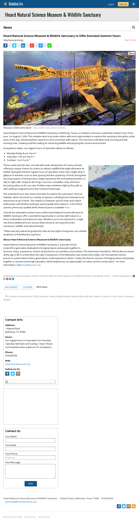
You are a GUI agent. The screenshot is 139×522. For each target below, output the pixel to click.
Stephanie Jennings (13, 40)
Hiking (74, 296)
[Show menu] (132, 4)
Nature (97, 296)
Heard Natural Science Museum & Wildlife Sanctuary (53, 14)
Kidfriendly (83, 296)
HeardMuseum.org (30, 264)
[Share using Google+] (32, 46)
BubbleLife (16, 3)
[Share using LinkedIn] (23, 46)
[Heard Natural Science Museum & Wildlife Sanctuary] (6, 382)
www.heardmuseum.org (17, 364)
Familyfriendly (63, 296)
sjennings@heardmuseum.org (20, 501)
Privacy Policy (30, 517)
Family (52, 296)
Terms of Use (44, 517)
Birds (29, 296)
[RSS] (134, 506)
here (67, 207)
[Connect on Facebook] (134, 276)
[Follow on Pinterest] (7, 279)
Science (120, 296)
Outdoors (106, 296)
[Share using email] (41, 46)
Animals (22, 296)
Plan (114, 296)
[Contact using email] (13, 279)
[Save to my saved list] (49, 46)
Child (35, 296)
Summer (129, 296)
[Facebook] (7, 374)
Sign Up (123, 4)
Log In (111, 4)
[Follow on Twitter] (4, 279)
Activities (12, 296)
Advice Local (9, 517)
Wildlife (7, 299)
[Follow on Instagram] (10, 279)
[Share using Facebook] (5, 46)
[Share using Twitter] (14, 46)
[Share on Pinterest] (131, 54)
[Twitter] (13, 374)
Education (43, 296)
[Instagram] (18, 374)
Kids (91, 296)
